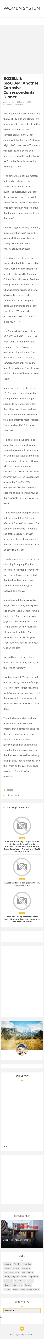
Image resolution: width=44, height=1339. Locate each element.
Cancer (7, 1268)
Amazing (8, 1264)
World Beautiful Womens (30, 1289)
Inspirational (33, 1277)
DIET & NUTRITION (12, 1272)
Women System (22, 8)
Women (15, 1289)
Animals (17, 1264)
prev (4, 1146)
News (10, 790)
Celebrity (16, 1268)
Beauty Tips (26, 1264)
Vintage (7, 1289)
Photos (13, 1285)
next (6, 1146)
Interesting (8, 1281)
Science (28, 1285)
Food (23, 1272)
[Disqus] (22, 983)
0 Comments (7, 105)
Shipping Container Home (15, 1240)
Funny (30, 1272)
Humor (24, 1277)
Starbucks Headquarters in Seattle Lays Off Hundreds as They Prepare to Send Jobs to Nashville (22, 919)
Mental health (20, 1281)
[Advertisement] (22, 50)
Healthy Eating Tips (12, 1277)
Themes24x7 (29, 1335)
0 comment (19, 105)
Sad (20, 1285)
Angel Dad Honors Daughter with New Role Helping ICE (22, 884)
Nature (30, 1281)
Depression (26, 1268)
